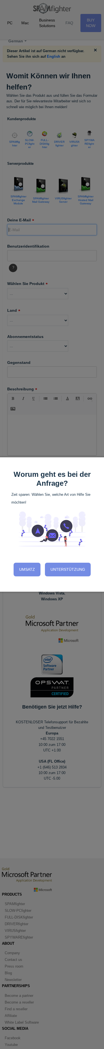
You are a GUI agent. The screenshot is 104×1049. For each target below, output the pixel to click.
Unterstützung (67, 569)
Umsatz (27, 569)
